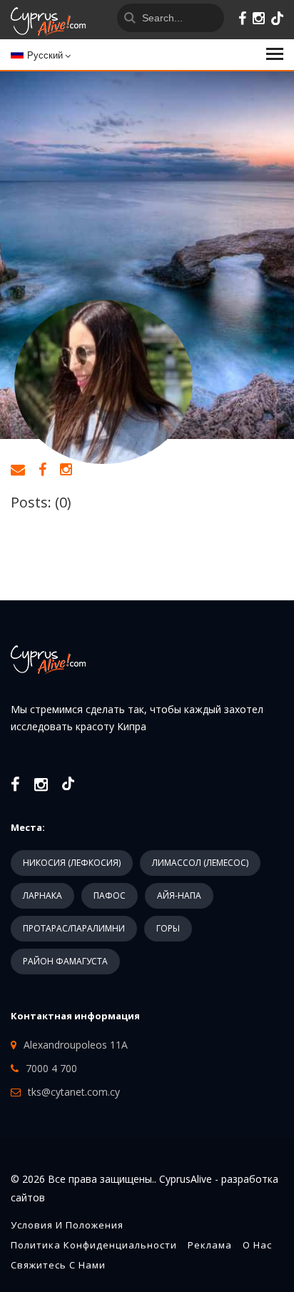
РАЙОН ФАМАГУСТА (65, 961)
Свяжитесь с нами (58, 1264)
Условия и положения (67, 1224)
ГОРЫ (168, 928)
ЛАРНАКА (42, 895)
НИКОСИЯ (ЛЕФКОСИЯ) (72, 863)
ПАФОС (109, 895)
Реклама (210, 1244)
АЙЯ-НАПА (179, 895)
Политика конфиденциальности (94, 1244)
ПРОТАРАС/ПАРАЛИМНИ (74, 928)
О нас (257, 1244)
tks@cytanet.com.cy (74, 1092)
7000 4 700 (51, 1068)
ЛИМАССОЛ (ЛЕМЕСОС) (200, 863)
